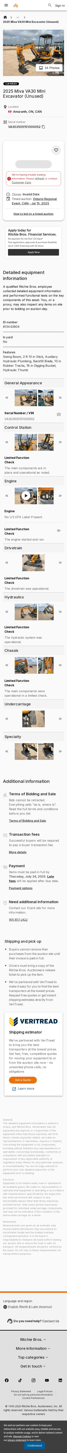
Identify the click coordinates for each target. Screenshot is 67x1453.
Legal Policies (45, 1391)
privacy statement (17, 1440)
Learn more (26, 1089)
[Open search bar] (50, 5)
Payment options (20, 888)
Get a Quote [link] (23, 1080)
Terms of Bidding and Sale (27, 821)
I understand (34, 1445)
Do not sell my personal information (33, 1395)
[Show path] (18, 17)
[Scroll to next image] (60, 397)
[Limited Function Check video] (59, 530)
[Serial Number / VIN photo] (59, 414)
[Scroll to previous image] (6, 397)
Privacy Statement (21, 1391)
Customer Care (21, 182)
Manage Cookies (22, 1436)
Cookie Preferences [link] (33, 1398)
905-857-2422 (18, 920)
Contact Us (50, 1321)
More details (17, 852)
